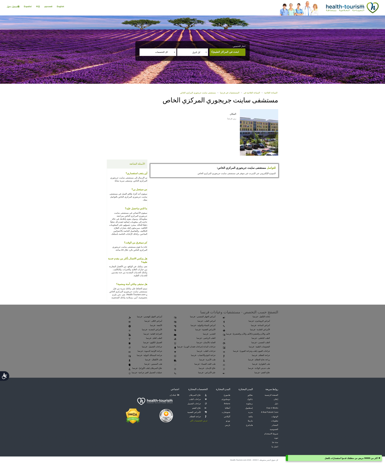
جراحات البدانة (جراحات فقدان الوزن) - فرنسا (196, 347)
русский (48, 6)
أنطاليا (227, 408)
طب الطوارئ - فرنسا (261, 364)
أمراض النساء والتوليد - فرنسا (203, 325)
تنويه (276, 438)
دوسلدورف (225, 399)
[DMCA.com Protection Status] (133, 415)
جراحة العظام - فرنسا (261, 355)
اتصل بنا (275, 447)
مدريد (250, 412)
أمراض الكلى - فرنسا (153, 321)
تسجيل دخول (12, 6)
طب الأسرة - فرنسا (207, 359)
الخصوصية (274, 429)
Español (28, 6)
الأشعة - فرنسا (156, 325)
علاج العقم (196, 408)
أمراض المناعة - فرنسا (260, 325)
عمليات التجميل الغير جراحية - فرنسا (147, 372)
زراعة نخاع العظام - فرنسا (259, 359)
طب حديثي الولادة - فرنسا (259, 368)
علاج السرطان (195, 395)
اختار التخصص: (239, 46)
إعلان (276, 399)
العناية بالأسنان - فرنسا (206, 342)
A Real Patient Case (269, 412)
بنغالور (250, 395)
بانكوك (250, 399)
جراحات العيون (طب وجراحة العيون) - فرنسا (251, 351)
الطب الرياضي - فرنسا (206, 338)
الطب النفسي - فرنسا (260, 342)
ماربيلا (250, 421)
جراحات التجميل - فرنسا (152, 347)
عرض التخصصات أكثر (199, 421)
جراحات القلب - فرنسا (206, 351)
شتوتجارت (226, 412)
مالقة (250, 417)
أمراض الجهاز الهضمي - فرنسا (149, 316)
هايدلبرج (249, 425)
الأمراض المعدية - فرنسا (152, 329)
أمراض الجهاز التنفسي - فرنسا (203, 316)
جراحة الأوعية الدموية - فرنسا (150, 351)
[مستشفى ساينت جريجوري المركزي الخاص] (259, 132)
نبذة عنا (275, 442)
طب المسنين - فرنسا (153, 364)
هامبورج (227, 395)
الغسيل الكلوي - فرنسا (152, 342)
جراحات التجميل (194, 404)
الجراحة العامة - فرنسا (153, 334)
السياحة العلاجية (270, 93)
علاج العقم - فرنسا (262, 372)
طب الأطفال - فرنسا (153, 359)
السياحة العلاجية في (252, 93)
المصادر (275, 425)
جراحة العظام (195, 417)
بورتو (228, 421)
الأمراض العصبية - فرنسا (205, 329)
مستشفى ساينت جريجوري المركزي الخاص (198, 93)
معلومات (274, 421)
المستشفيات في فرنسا (229, 93)
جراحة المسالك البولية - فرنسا (149, 355)
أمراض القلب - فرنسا (207, 321)
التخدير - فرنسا (209, 334)
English (60, 6)
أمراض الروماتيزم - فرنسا (259, 321)
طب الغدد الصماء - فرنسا (205, 364)
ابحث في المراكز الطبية (226, 52)
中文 (38, 6)
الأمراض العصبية (194, 412)
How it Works (272, 408)
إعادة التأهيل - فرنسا (261, 316)
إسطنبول (249, 408)
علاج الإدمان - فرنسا (207, 368)
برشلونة (249, 404)
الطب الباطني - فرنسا (261, 338)
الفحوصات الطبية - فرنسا (259, 347)
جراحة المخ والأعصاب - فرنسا (203, 355)
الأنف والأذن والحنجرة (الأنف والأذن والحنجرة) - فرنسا (248, 334)
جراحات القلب (195, 399)
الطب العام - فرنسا (154, 338)
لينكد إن (173, 395)
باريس (227, 425)
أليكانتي (227, 417)
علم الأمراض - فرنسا (207, 372)
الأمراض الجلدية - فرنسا (260, 329)
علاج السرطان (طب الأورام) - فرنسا (147, 368)
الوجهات (274, 417)
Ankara (227, 404)
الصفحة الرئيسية (271, 395)
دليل (276, 404)
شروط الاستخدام (271, 434)
